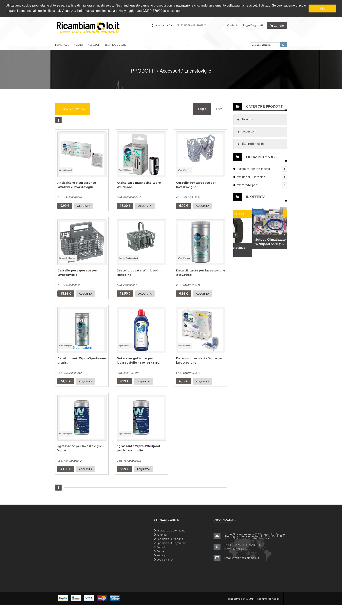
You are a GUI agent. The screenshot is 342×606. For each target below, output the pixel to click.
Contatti (232, 25)
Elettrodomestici (116, 44)
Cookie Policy (164, 559)
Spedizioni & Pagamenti (171, 543)
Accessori (94, 44)
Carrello (161, 547)
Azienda (161, 534)
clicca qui (53, 10)
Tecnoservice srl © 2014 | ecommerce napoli (252, 598)
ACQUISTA (83, 206)
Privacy (160, 555)
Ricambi (78, 44)
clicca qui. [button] (174, 10)
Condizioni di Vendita (169, 539)
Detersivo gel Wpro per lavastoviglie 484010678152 (138, 360)
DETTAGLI (88, 155)
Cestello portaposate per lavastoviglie (196, 185)
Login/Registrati (253, 25)
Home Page (62, 44)
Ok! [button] (322, 8)
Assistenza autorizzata (170, 530)
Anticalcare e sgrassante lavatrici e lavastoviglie (76, 185)
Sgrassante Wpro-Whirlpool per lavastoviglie (138, 448)
